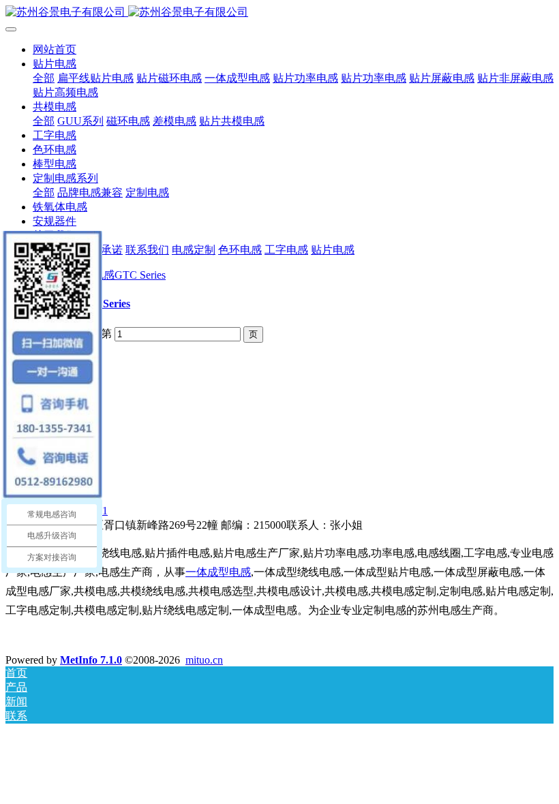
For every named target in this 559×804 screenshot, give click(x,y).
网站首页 (54, 49)
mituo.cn (204, 660)
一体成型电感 (218, 572)
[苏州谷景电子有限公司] (279, 12)
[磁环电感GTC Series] (113, 275)
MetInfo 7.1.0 (91, 660)
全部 (44, 78)
